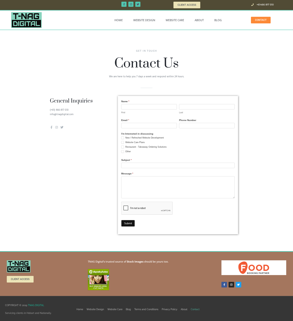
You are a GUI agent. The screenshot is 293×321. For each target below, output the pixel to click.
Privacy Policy (169, 309)
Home (118, 20)
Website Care (175, 20)
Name (125, 101)
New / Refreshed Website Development (144, 137)
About (199, 20)
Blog (218, 20)
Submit (128, 223)
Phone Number (187, 120)
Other (128, 151)
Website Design (144, 20)
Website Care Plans (135, 142)
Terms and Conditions (146, 309)
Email (125, 120)
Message (127, 173)
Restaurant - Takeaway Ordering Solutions (146, 147)
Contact (195, 309)
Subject (126, 160)
